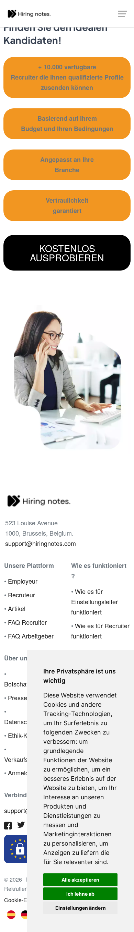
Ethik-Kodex (24, 735)
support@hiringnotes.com (40, 543)
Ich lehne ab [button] (80, 894)
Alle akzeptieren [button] (80, 880)
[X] (21, 826)
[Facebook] (8, 826)
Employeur (22, 580)
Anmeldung (23, 772)
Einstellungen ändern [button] (80, 908)
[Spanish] (11, 914)
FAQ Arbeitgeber (31, 635)
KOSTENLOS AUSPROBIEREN (67, 252)
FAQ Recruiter (27, 622)
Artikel (16, 608)
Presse (17, 697)
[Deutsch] (25, 914)
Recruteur (21, 594)
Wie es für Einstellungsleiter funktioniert (94, 601)
